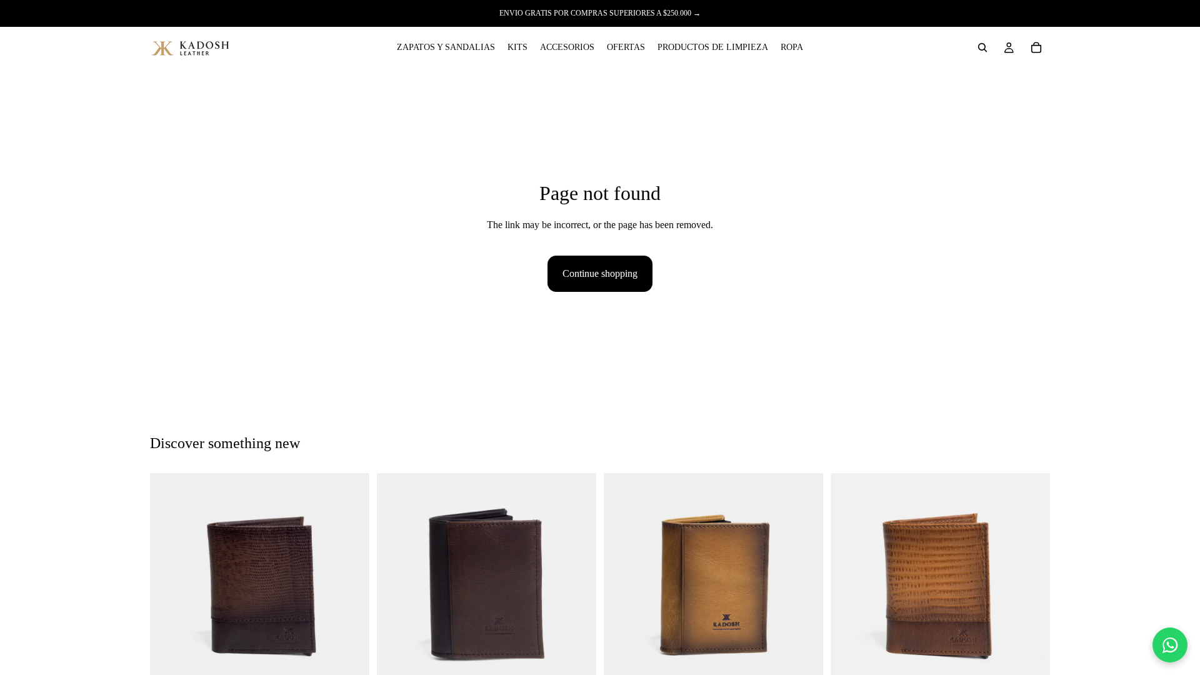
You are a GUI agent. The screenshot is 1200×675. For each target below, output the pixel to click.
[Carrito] (1036, 47)
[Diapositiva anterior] (169, 583)
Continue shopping (600, 273)
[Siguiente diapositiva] (350, 583)
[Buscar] (982, 47)
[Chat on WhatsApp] (1170, 645)
